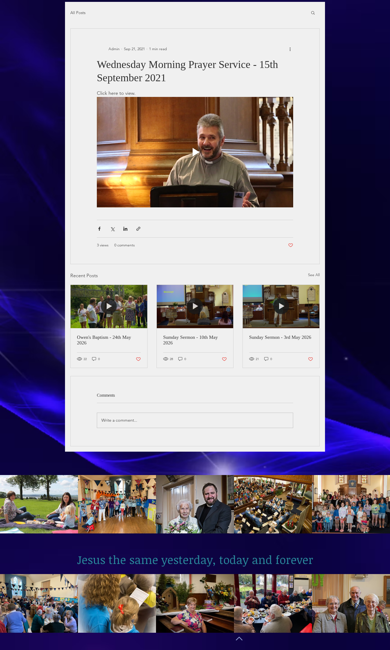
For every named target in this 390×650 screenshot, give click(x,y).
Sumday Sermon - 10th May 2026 (190, 340)
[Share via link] (138, 228)
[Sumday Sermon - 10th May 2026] (195, 306)
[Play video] (195, 152)
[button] (312, 12)
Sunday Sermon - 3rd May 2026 (280, 337)
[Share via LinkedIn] (125, 228)
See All (314, 274)
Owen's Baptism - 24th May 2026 (104, 340)
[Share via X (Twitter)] (112, 228)
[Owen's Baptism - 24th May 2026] (109, 306)
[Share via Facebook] (99, 228)
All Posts (77, 12)
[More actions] (290, 49)
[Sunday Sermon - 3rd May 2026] (281, 306)
